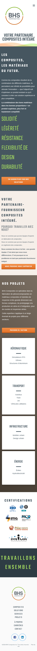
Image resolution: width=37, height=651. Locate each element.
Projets (18, 617)
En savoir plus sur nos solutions (18, 181)
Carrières (18, 625)
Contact (18, 629)
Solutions (18, 610)
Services (19, 614)
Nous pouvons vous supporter (18, 266)
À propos (19, 622)
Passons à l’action (18, 330)
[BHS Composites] (14, 15)
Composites (18, 607)
